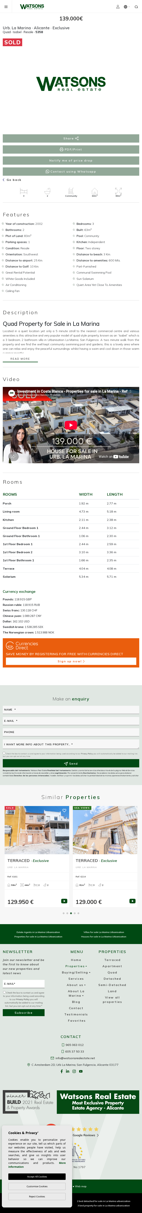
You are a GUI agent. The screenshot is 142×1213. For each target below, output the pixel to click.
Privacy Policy (87, 753)
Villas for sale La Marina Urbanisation (104, 932)
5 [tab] (78, 913)
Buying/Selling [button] (75, 972)
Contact (76, 1008)
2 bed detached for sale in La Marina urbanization (103, 1201)
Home (76, 960)
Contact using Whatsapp (72, 171)
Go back (13, 180)
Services (76, 978)
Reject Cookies (37, 1196)
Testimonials (76, 1014)
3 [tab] (71, 913)
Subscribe (24, 1012)
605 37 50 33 (74, 1051)
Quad (112, 972)
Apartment (112, 966)
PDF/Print (72, 149)
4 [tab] (75, 913)
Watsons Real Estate (32, 7)
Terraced (112, 960)
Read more (20, 359)
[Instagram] (74, 1071)
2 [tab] (67, 913)
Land (112, 991)
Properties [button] (75, 966)
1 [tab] (64, 913)
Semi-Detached (112, 985)
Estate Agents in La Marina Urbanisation (38, 932)
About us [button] (75, 985)
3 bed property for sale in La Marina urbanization (104, 1205)
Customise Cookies (37, 1186)
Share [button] (69, 138)
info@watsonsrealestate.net (75, 1058)
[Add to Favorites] (130, 44)
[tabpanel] (37, 856)
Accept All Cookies (37, 1176)
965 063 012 (74, 1045)
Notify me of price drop (71, 160)
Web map (81, 1186)
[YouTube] (81, 1071)
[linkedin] (68, 1071)
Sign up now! (70, 661)
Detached (112, 978)
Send (73, 763)
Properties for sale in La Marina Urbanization (38, 936)
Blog (76, 1002)
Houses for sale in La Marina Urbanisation (103, 936)
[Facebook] (62, 1071)
